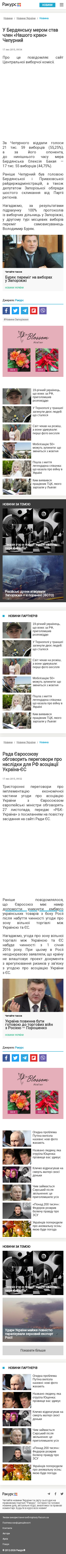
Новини (47, 5)
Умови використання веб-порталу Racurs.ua (26, 1517)
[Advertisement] (33, 101)
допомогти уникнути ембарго (33, 909)
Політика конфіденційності (17, 1523)
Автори (6, 1533)
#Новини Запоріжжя (16, 319)
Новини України (26, 18)
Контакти (7, 1528)
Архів (5, 1539)
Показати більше (33, 1350)
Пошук (6, 1544)
